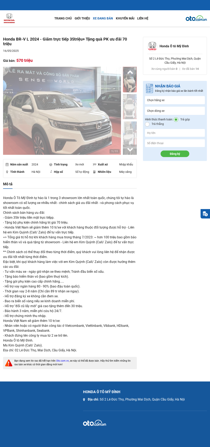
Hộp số (58, 171)
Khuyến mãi (125, 18)
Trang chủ (63, 18)
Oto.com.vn (62, 360)
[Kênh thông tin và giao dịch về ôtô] (196, 18)
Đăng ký (175, 153)
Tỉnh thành (17, 171)
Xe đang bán (103, 18)
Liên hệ (142, 18)
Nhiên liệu (104, 171)
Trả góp (185, 119)
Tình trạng (60, 164)
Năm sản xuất (19, 164)
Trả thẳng (158, 124)
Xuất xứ (103, 164)
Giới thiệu (82, 18)
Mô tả (8, 184)
